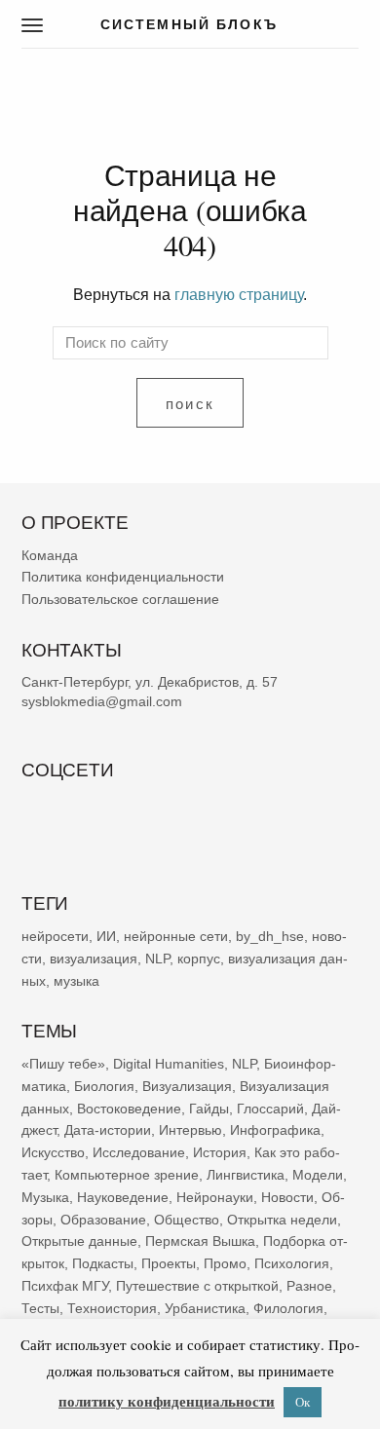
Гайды (209, 1107)
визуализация (93, 957)
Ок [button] (302, 1401)
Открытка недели (282, 1218)
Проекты (168, 1263)
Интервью (190, 1130)
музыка (76, 980)
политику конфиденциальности (166, 1400)
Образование (103, 1218)
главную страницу (238, 294)
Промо (225, 1263)
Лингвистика (246, 1175)
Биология (104, 1086)
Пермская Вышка (200, 1241)
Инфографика (275, 1130)
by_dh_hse (270, 936)
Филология (288, 1307)
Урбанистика (205, 1307)
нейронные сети (176, 936)
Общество (186, 1218)
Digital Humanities (168, 1064)
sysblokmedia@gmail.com (101, 701)
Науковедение (123, 1197)
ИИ (106, 936)
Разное (309, 1286)
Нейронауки (214, 1197)
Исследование (139, 1152)
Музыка (45, 1197)
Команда (49, 554)
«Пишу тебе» (63, 1064)
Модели (317, 1175)
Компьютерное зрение (127, 1175)
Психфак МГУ (64, 1286)
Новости (287, 1197)
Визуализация (187, 1086)
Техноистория (112, 1307)
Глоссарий (270, 1107)
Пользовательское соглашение (120, 599)
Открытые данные (79, 1241)
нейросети (55, 936)
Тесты (40, 1307)
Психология (291, 1263)
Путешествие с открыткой (197, 1286)
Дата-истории (107, 1130)
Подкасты (102, 1263)
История (220, 1152)
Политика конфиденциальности (122, 576)
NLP (157, 957)
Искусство (53, 1152)
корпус (198, 957)
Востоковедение (129, 1107)
